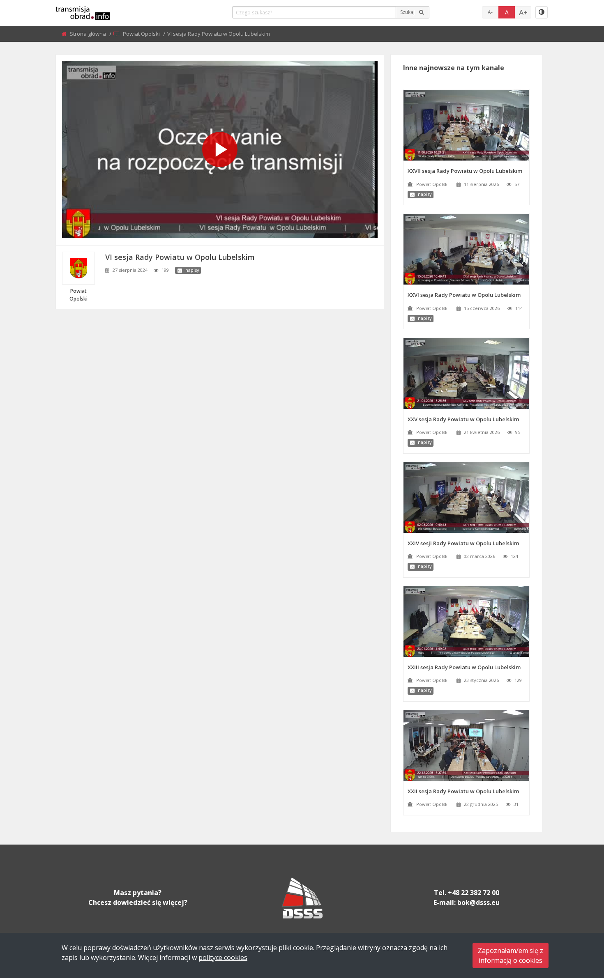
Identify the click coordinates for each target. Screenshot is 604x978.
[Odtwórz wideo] (219, 149)
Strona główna (88, 33)
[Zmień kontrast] (541, 12)
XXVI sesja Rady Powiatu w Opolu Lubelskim (464, 294)
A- (490, 12)
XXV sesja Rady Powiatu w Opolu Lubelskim (463, 419)
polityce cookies (222, 957)
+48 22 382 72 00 (473, 892)
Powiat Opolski (142, 33)
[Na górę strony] (577, 926)
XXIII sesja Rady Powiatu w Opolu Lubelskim (464, 667)
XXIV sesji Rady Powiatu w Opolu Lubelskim (463, 543)
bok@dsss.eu (478, 902)
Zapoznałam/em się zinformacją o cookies (510, 955)
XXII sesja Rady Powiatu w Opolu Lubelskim (463, 791)
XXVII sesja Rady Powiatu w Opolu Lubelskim (465, 170)
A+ (523, 12)
